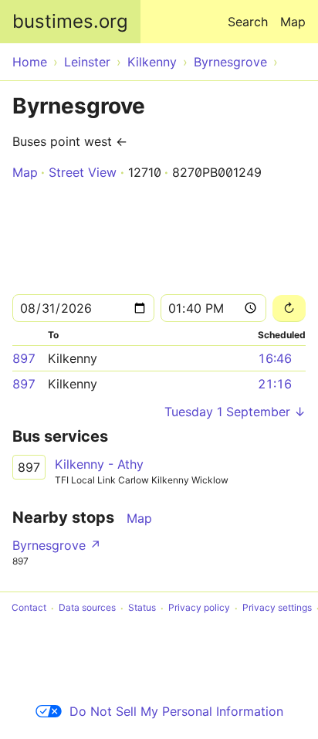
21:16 (275, 384)
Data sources (87, 608)
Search (248, 21)
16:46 (275, 358)
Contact (29, 608)
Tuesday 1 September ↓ (235, 411)
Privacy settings (277, 608)
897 (24, 358)
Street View (83, 172)
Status (142, 608)
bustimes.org (70, 21)
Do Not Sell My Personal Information (176, 711)
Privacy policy (199, 608)
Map (293, 21)
